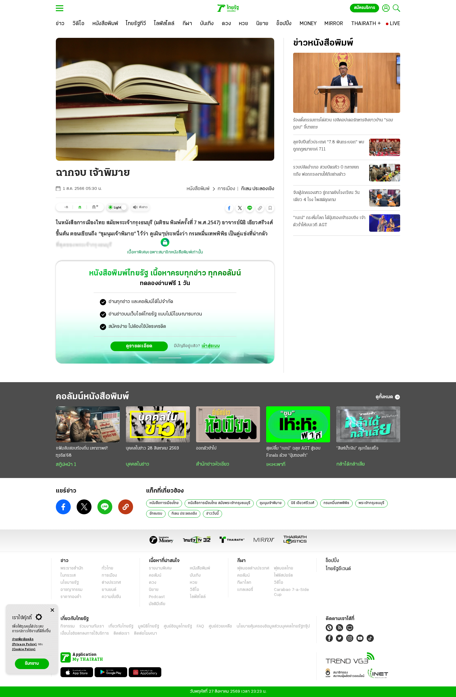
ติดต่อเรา (121, 633)
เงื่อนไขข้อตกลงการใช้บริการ (84, 633)
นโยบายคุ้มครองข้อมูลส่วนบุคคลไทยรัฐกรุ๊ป (273, 626)
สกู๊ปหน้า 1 (66, 464)
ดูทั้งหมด (384, 397)
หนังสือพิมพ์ (198, 188)
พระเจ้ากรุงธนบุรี (371, 503)
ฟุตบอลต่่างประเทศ (253, 568)
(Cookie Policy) (24, 649)
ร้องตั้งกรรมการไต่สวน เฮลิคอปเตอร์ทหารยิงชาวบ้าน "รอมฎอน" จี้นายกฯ (343, 124)
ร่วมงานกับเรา (91, 626)
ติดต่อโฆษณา (145, 633)
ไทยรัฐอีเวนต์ (338, 568)
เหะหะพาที (275, 464)
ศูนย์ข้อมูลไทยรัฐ (178, 626)
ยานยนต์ (109, 590)
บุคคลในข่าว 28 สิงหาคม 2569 (152, 448)
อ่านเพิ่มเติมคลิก (24, 642)
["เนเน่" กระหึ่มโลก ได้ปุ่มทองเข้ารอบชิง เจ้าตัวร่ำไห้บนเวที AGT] (384, 223)
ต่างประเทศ (111, 582)
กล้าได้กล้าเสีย (350, 464)
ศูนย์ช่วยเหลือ (220, 626)
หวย (193, 582)
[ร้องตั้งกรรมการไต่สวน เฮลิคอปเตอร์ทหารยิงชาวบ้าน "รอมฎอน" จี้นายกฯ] (346, 83)
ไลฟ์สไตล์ (198, 597)
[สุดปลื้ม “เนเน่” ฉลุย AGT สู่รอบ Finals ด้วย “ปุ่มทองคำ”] (298, 424)
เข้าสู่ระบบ (211, 346)
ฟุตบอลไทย (283, 568)
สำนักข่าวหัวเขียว (212, 464)
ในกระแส (68, 575)
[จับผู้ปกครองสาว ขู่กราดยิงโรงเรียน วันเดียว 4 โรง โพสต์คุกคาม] (384, 198)
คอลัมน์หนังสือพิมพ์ (92, 397)
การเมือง (226, 188)
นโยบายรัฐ (69, 582)
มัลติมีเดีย (157, 604)
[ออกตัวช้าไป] (228, 424)
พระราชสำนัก (71, 568)
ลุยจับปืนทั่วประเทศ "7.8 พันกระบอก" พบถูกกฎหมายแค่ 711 (328, 146)
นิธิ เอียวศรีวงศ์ (302, 503)
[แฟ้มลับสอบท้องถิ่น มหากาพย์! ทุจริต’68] (88, 424)
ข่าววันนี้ (212, 514)
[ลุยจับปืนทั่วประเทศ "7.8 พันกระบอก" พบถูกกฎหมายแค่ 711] (384, 147)
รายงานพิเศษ (160, 568)
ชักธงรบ (156, 514)
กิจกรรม (67, 626)
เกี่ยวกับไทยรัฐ (121, 626)
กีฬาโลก (244, 582)
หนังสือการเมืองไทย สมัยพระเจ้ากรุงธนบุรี (219, 503)
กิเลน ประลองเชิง (184, 514)
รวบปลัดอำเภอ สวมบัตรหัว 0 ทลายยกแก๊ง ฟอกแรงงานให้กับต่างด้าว (326, 171)
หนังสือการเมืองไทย (164, 503)
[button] (229, 208)
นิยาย (154, 590)
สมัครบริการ (364, 8)
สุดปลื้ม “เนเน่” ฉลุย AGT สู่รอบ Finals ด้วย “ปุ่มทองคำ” (293, 452)
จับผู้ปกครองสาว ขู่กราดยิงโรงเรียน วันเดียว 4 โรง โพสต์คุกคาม (326, 196)
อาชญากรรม (71, 590)
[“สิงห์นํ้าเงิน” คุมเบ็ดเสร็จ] (368, 424)
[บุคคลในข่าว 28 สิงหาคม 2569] (158, 424)
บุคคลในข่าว (137, 464)
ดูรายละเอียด (139, 346)
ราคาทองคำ (70, 597)
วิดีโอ (194, 590)
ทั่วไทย (107, 568)
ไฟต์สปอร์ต (283, 575)
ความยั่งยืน (111, 597)
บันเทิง (195, 575)
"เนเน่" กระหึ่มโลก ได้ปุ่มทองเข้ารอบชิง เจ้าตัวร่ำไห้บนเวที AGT (329, 221)
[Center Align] (52, 610)
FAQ (200, 626)
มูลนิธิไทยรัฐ (148, 626)
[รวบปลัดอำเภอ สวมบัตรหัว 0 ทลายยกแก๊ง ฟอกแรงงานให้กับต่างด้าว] (384, 172)
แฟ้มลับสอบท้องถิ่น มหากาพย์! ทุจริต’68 (82, 452)
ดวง (152, 582)
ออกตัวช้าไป (206, 448)
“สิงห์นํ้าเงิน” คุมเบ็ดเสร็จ (357, 448)
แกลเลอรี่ (245, 590)
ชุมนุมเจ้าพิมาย (271, 503)
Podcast (157, 597)
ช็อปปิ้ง (332, 560)
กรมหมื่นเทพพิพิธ (336, 503)
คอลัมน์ (155, 575)
